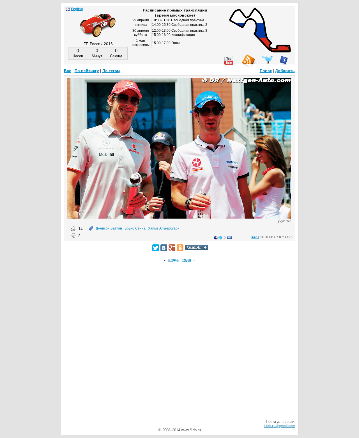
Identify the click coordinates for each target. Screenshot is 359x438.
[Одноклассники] (180, 247)
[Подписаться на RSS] (248, 61)
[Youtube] (228, 60)
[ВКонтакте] (163, 247)
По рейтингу (87, 70)
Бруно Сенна (135, 228)
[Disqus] (179, 343)
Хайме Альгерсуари (164, 228)
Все (67, 70)
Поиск (266, 70)
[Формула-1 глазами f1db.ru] (98, 21)
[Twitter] (155, 247)
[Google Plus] (172, 247)
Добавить (285, 70)
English (77, 9)
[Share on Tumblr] (196, 247)
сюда (173, 259)
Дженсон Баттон (109, 228)
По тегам (111, 70)
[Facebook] (283, 60)
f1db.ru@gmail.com (279, 426)
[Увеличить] (179, 217)
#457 (255, 237)
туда (186, 259)
